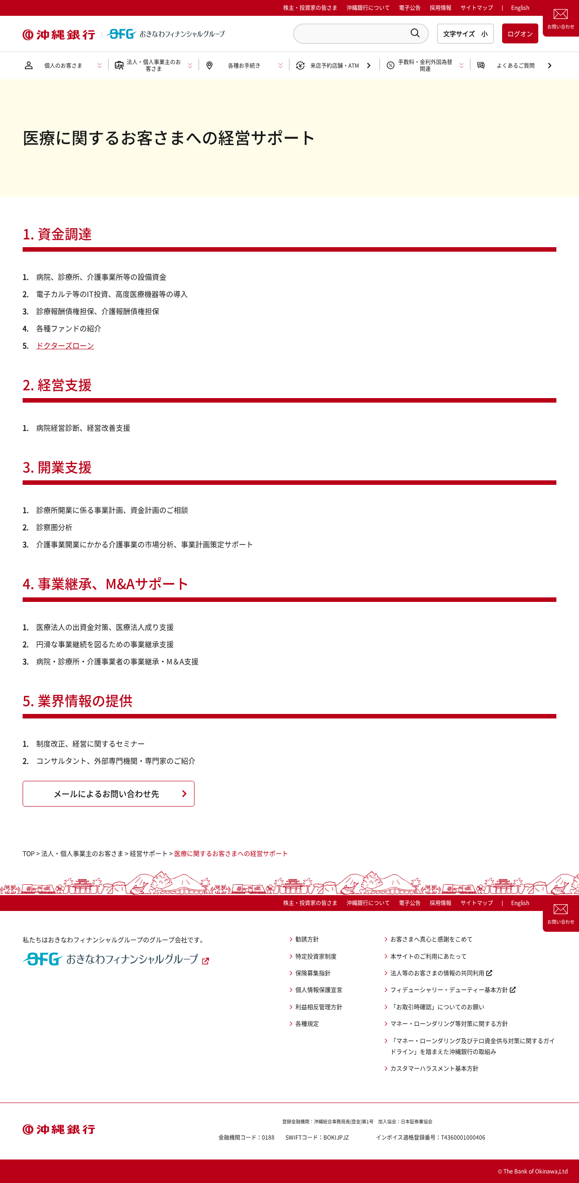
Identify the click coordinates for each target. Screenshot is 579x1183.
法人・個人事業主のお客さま (82, 853)
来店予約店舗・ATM (334, 65)
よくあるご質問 (516, 65)
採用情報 (440, 8)
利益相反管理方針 (318, 1006)
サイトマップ (476, 8)
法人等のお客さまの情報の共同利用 (437, 972)
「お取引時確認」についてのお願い (437, 1006)
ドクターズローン (65, 345)
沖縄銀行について (368, 8)
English (520, 903)
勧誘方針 (307, 938)
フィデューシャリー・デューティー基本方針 (449, 989)
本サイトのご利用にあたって (428, 956)
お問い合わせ (560, 26)
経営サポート (149, 853)
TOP (29, 853)
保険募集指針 (313, 972)
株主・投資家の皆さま (310, 8)
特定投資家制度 (316, 956)
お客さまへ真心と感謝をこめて (431, 938)
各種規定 (307, 1023)
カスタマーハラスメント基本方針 (434, 1068)
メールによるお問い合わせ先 (106, 794)
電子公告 (410, 8)
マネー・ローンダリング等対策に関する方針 (449, 1023)
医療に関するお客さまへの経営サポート (231, 853)
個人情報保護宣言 (318, 989)
